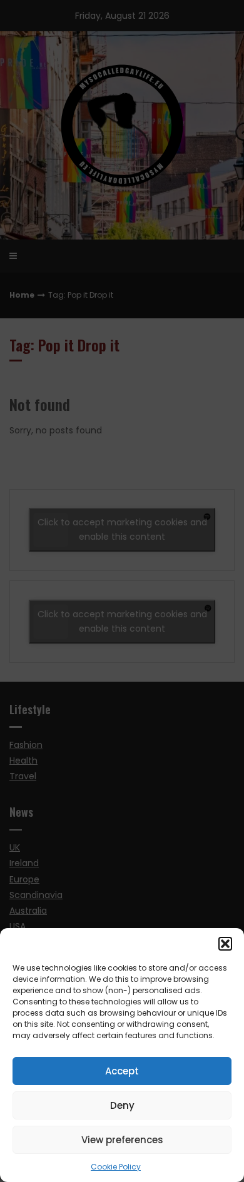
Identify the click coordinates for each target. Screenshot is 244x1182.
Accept (122, 1071)
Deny (122, 1105)
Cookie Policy (116, 1166)
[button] (225, 943)
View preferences (122, 1139)
